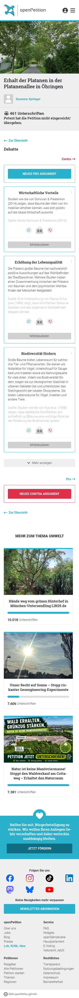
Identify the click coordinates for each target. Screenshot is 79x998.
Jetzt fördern (39, 848)
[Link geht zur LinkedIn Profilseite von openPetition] (69, 878)
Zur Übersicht (18, 140)
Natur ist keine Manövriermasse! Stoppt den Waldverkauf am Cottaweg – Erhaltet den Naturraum (38, 773)
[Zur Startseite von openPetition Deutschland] (25, 10)
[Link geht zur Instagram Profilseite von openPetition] (30, 878)
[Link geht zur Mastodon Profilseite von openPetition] (10, 889)
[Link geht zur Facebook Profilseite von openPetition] (10, 878)
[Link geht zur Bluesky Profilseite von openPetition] (30, 889)
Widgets (48, 933)
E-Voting (49, 946)
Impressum (50, 977)
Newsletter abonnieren (39, 909)
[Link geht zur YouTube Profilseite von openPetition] (49, 889)
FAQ (46, 928)
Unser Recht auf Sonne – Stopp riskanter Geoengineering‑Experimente (38, 687)
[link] (72, 11)
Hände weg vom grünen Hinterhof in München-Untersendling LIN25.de (38, 603)
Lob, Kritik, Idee (15, 946)
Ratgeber (10, 964)
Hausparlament (53, 941)
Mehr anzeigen (42, 463)
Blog (7, 937)
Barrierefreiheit (53, 982)
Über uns (10, 928)
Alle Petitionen (13, 968)
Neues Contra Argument (39, 494)
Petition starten (14, 973)
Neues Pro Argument (39, 174)
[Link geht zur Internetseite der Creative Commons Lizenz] (6, 994)
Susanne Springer (28, 99)
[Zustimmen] (29, 230)
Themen (9, 977)
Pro (69, 479)
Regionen (10, 982)
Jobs (7, 933)
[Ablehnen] (50, 230)
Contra (67, 159)
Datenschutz (51, 973)
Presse (8, 941)
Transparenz (51, 964)
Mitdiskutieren (39, 244)
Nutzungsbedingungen (58, 968)
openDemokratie (54, 937)
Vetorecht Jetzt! (53, 950)
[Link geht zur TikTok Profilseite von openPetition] (49, 878)
